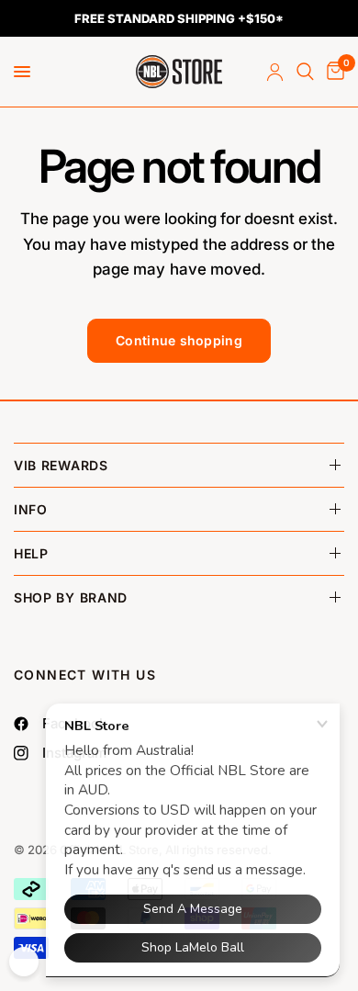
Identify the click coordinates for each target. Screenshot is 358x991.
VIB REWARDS (61, 465)
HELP (31, 553)
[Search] (305, 72)
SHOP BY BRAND (71, 597)
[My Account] (275, 72)
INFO (31, 509)
